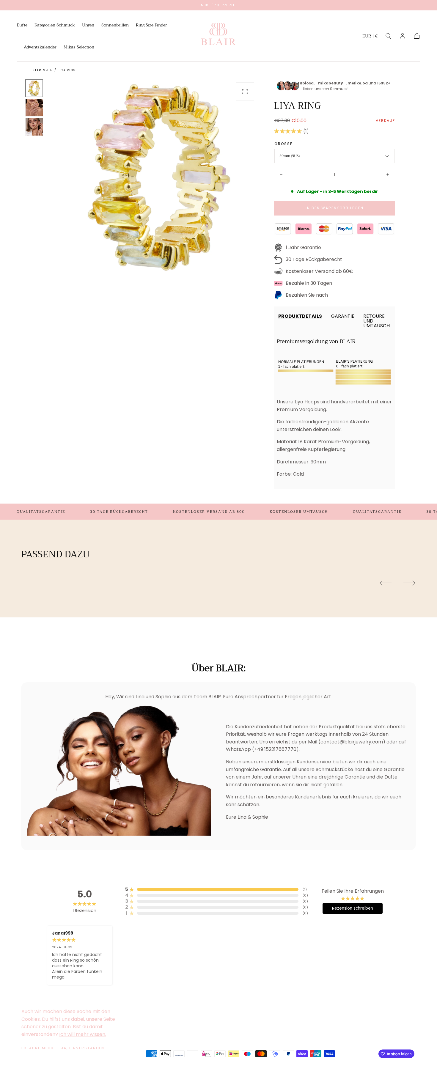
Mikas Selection (79, 48)
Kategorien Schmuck (54, 26)
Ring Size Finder (151, 26)
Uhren (88, 26)
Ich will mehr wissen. (82, 1034)
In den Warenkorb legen (335, 207)
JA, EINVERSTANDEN (82, 1048)
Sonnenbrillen (115, 26)
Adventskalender (40, 48)
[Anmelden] (402, 36)
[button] (370, 37)
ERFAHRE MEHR (37, 1048)
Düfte (22, 26)
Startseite (42, 70)
